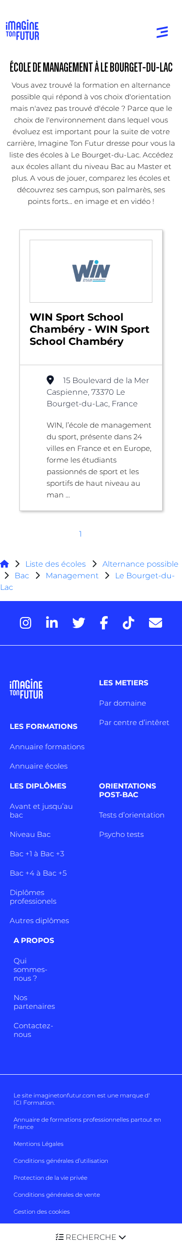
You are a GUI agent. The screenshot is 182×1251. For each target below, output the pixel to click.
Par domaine (122, 703)
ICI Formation (34, 1102)
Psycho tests (121, 834)
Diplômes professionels (33, 897)
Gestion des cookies (42, 1211)
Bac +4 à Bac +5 (38, 873)
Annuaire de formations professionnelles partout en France (87, 1123)
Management (72, 575)
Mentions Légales (39, 1143)
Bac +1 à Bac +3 (37, 853)
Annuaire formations (47, 746)
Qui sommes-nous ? (31, 969)
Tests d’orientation (132, 814)
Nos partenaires (34, 1002)
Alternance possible (140, 564)
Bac (22, 575)
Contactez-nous (33, 1030)
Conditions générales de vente (57, 1194)
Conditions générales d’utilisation (61, 1160)
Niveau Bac (30, 834)
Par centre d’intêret (134, 722)
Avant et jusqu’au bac (41, 810)
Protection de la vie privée (50, 1177)
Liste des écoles (55, 564)
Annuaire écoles (38, 766)
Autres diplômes (39, 920)
